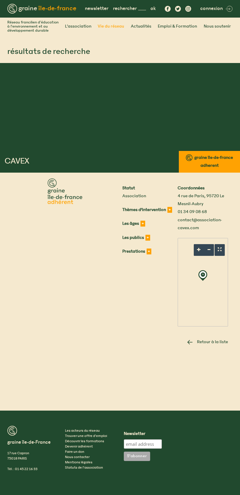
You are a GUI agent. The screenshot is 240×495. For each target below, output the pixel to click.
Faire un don (74, 452)
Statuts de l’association (84, 467)
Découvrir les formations (84, 441)
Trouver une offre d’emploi (86, 436)
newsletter (96, 8)
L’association (78, 26)
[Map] (203, 282)
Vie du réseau (111, 26)
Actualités (141, 26)
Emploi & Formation (177, 26)
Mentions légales (78, 462)
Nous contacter (77, 457)
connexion (211, 8)
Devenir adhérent (79, 446)
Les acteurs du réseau (82, 430)
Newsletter (134, 434)
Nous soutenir (217, 26)
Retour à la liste (212, 342)
